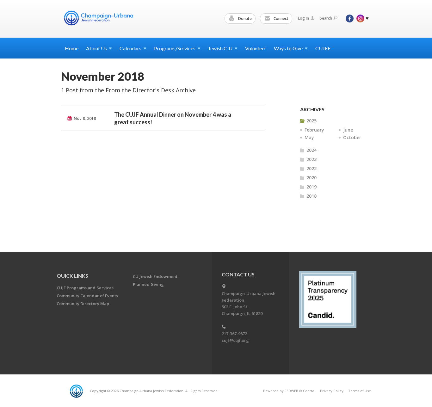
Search (326, 18)
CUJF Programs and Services (85, 288)
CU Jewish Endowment (155, 276)
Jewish (220, 48)
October (352, 137)
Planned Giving (148, 284)
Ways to (288, 48)
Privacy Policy (331, 390)
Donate (244, 18)
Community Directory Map (83, 303)
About (96, 48)
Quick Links (72, 276)
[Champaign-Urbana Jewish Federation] (98, 18)
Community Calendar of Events (87, 296)
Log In (303, 18)
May (309, 137)
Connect (280, 18)
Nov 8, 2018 (85, 118)
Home (71, 48)
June (348, 130)
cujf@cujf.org (235, 340)
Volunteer (255, 48)
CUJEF (322, 48)
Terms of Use (359, 390)
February (314, 130)
